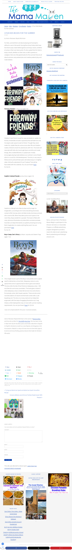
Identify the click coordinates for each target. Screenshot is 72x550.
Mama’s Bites (36, 319)
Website (6, 454)
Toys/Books (22, 26)
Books (29, 26)
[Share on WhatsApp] (2, 278)
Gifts (16, 382)
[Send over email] (2, 276)
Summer (32, 382)
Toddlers (36, 382)
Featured (12, 382)
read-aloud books (28, 384)
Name (6, 444)
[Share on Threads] (2, 281)
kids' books (23, 384)
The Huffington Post (24, 321)
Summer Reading (34, 384)
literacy (20, 382)
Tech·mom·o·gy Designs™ (47, 544)
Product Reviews (25, 382)
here (35, 164)
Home (6, 26)
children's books (17, 384)
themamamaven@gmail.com (55, 55)
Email (5, 449)
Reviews (15, 26)
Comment (6, 429)
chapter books (11, 384)
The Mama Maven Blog (36, 12)
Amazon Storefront (52, 71)
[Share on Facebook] (2, 264)
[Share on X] (2, 267)
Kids (10, 26)
